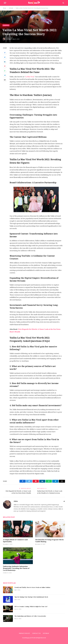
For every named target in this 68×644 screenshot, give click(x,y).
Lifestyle (6, 25)
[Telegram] (5, 75)
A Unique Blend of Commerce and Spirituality (15, 541)
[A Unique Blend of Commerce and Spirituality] (18, 529)
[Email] (5, 80)
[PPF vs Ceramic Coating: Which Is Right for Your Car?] (8, 609)
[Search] (63, 3)
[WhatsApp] (5, 70)
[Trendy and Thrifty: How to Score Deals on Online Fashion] (8, 589)
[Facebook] (5, 52)
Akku (9, 39)
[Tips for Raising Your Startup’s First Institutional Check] (8, 599)
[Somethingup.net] (34, 3)
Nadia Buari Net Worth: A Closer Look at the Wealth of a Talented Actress (49, 492)
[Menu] (5, 3)
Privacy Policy (24, 633)
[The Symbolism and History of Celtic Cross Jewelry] (8, 618)
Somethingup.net (27, 638)
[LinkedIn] (5, 61)
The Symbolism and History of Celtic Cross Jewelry (30, 616)
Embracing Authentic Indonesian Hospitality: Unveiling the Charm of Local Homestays (16, 568)
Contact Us (36, 633)
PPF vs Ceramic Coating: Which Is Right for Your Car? (31, 607)
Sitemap (46, 633)
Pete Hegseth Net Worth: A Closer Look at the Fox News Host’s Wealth (18, 492)
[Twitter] (5, 57)
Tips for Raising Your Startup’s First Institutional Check (31, 597)
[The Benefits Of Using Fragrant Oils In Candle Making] (50, 529)
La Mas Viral (29, 77)
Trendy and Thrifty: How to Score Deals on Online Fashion (32, 587)
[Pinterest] (5, 66)
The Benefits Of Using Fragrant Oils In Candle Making (49, 541)
